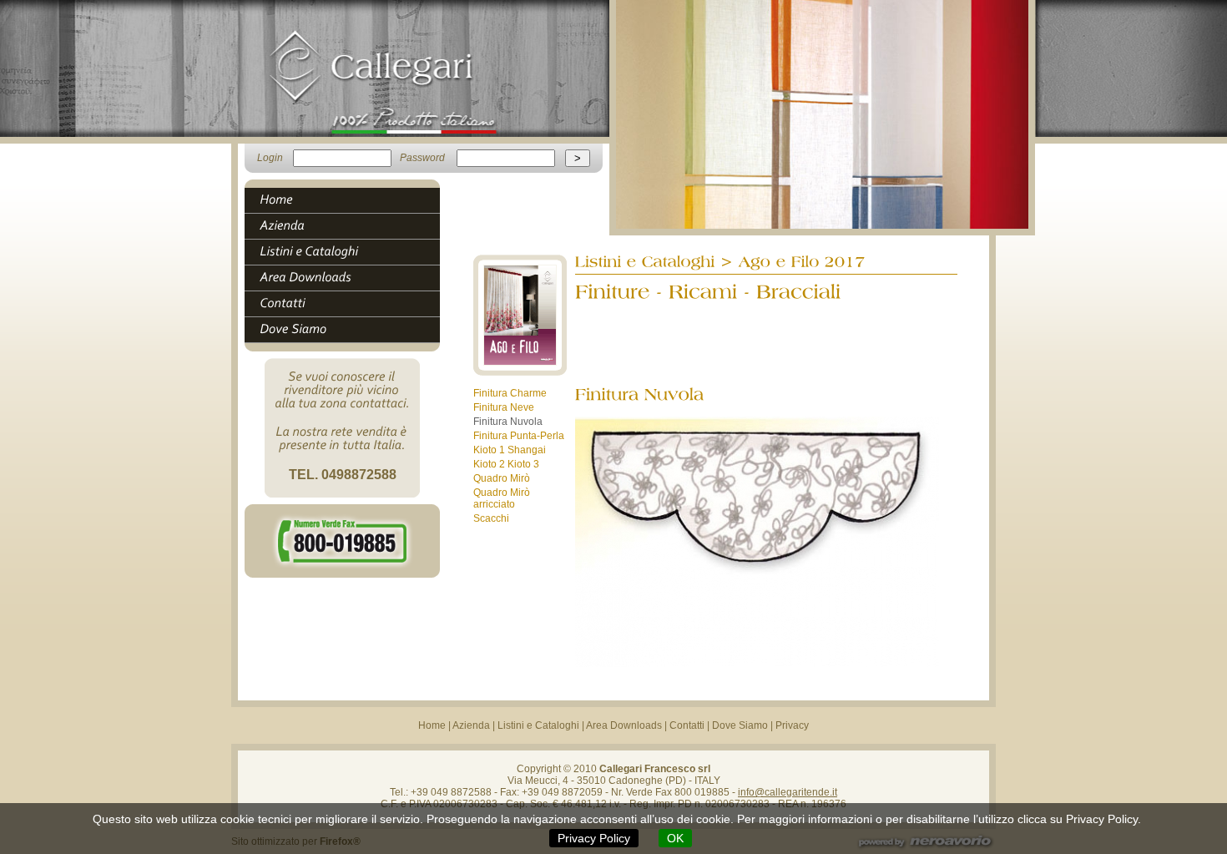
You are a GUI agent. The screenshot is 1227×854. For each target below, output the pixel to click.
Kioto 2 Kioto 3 (506, 464)
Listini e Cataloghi (538, 725)
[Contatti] (350, 304)
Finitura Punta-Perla (518, 436)
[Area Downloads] (350, 278)
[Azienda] (350, 226)
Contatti (686, 725)
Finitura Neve (503, 407)
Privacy (792, 725)
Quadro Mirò (501, 478)
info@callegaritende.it (787, 792)
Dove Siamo (740, 725)
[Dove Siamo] (350, 329)
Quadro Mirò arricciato (501, 498)
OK (675, 838)
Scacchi (491, 518)
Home (432, 725)
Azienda (471, 725)
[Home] (350, 200)
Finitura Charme (510, 393)
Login (270, 158)
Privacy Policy (594, 838)
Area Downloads (624, 725)
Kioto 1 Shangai (509, 450)
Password (422, 158)
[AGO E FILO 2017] (520, 372)
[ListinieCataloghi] (350, 252)
